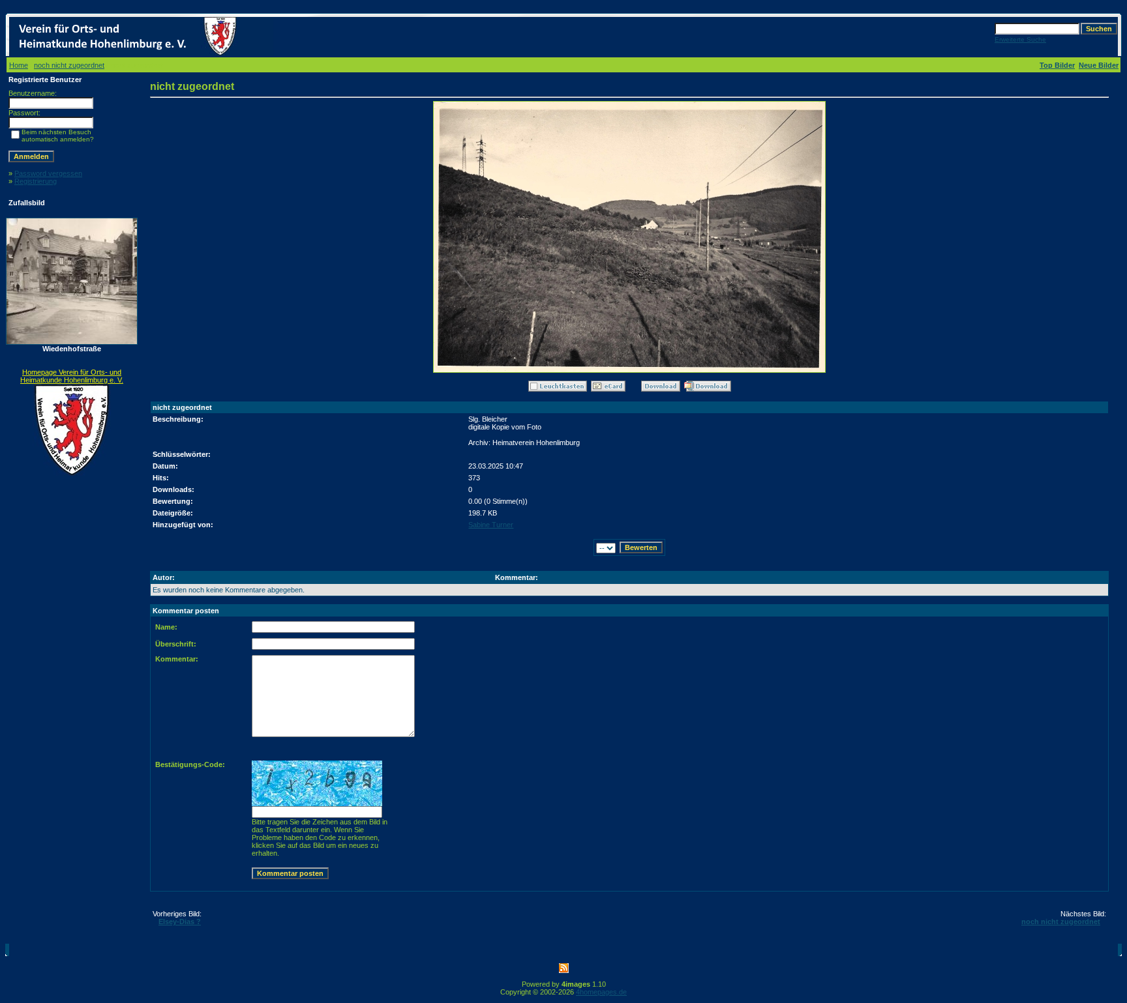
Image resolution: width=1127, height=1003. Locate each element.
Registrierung (35, 181)
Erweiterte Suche (1020, 39)
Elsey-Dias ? (179, 921)
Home (18, 65)
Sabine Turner (490, 525)
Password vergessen (48, 173)
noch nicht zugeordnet (69, 65)
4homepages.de (601, 992)
